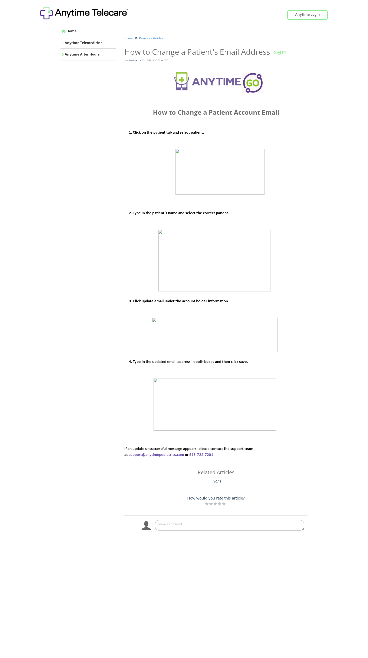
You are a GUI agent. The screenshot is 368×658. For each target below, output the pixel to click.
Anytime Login (307, 14)
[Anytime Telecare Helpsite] (86, 5)
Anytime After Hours (82, 54)
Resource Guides (151, 38)
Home (71, 31)
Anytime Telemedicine (83, 42)
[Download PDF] (274, 52)
